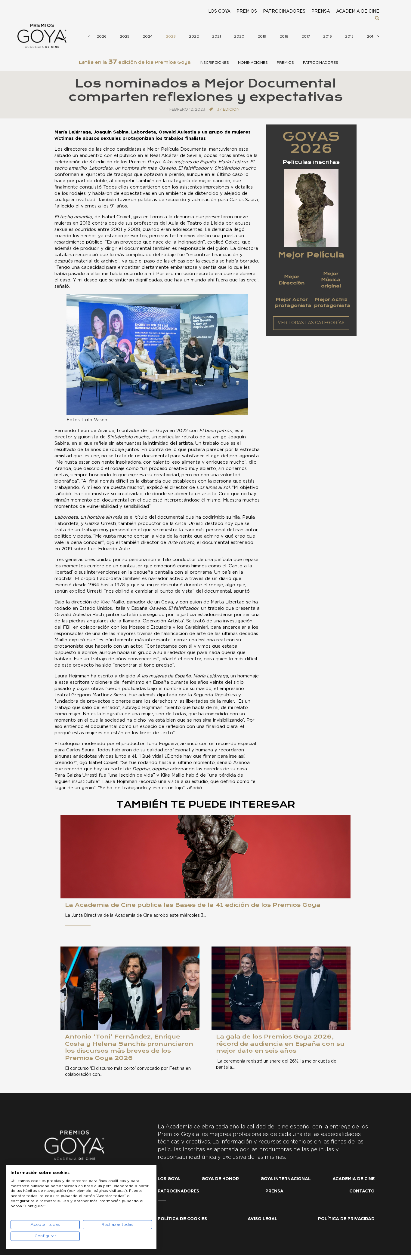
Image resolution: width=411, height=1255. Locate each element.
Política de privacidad (346, 1219)
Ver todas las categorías (311, 323)
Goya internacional (286, 1179)
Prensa (320, 11)
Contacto (362, 1191)
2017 (305, 36)
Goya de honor (220, 1179)
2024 (148, 36)
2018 (284, 36)
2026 (102, 36)
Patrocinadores (284, 11)
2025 (124, 36)
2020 (239, 36)
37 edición (228, 110)
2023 (171, 36)
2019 (262, 36)
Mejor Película (311, 254)
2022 (194, 36)
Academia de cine (357, 11)
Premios (246, 11)
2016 (327, 36)
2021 (216, 36)
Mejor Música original (331, 280)
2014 (371, 36)
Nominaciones (253, 62)
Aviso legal (262, 1219)
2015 (349, 36)
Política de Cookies (182, 1219)
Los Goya (219, 11)
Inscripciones (214, 62)
